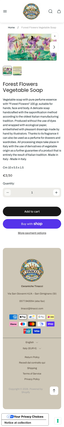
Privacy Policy (32, 379)
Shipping (32, 368)
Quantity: (9, 183)
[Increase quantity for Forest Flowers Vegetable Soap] (56, 192)
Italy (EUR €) (30, 348)
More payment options (32, 232)
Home (11, 27)
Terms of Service (32, 373)
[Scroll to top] (54, 390)
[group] (7, 71)
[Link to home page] (32, 270)
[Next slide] (54, 47)
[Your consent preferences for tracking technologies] (57, 420)
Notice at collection (17, 422)
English (30, 342)
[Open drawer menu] (5, 11)
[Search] (50, 11)
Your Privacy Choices (28, 416)
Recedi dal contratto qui (32, 362)
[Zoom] (54, 36)
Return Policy (32, 357)
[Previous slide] (10, 47)
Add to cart (32, 211)
